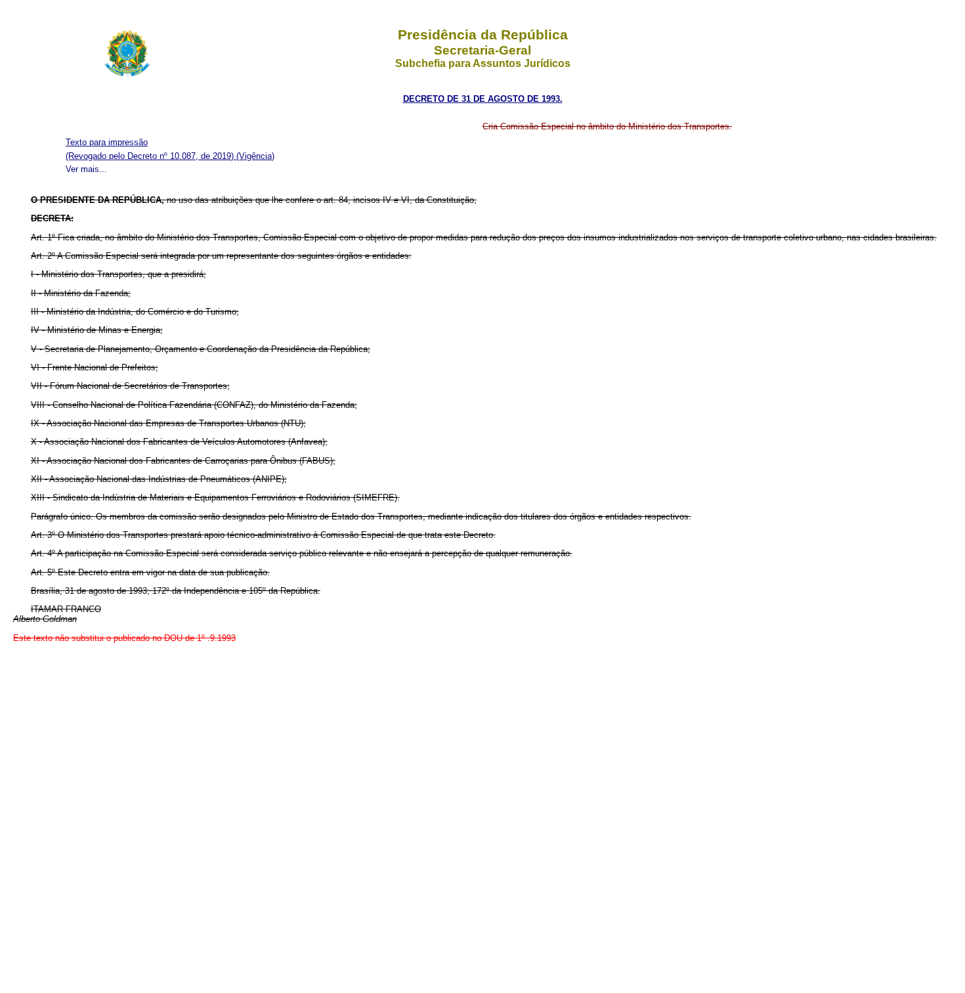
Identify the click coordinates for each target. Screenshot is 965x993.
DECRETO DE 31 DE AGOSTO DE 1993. (483, 99)
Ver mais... (86, 169)
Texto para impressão (107, 142)
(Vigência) (255, 156)
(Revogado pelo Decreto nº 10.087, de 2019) (151, 156)
